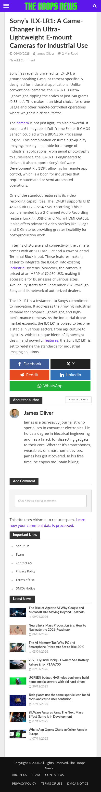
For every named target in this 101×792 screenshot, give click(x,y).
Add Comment (24, 60)
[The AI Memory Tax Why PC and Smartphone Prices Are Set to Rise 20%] (18, 647)
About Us (22, 546)
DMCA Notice (25, 588)
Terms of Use (25, 580)
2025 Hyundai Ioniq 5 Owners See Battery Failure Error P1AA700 (59, 662)
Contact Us (24, 562)
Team (20, 554)
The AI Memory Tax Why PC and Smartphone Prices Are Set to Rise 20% (56, 644)
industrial (17, 268)
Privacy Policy (26, 571)
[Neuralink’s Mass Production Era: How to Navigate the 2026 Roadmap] (18, 629)
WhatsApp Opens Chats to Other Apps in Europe (58, 731)
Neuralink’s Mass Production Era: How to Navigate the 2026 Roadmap (57, 627)
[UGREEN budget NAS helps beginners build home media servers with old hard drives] (18, 680)
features (51, 340)
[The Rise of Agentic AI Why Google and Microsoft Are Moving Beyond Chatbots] (18, 612)
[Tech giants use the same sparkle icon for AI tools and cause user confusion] (18, 700)
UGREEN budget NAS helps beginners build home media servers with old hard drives (59, 679)
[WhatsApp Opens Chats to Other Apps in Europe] (18, 734)
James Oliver (45, 53)
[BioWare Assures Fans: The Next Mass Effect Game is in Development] (18, 717)
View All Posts (78, 399)
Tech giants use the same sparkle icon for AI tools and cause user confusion (59, 697)
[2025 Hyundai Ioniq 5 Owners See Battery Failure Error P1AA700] (18, 664)
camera (23, 123)
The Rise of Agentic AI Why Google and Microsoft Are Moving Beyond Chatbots (57, 610)
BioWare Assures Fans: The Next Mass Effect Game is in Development (56, 714)
